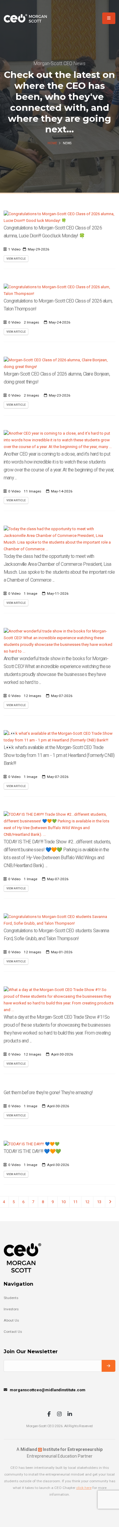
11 (75, 1202)
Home (52, 143)
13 (99, 1202)
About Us (11, 1320)
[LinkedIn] (70, 1415)
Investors (11, 1309)
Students (11, 1298)
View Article (16, 258)
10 (63, 1202)
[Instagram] (59, 1415)
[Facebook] (49, 1415)
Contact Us (13, 1331)
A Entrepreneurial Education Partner (59, 1453)
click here (84, 1488)
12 (87, 1202)
